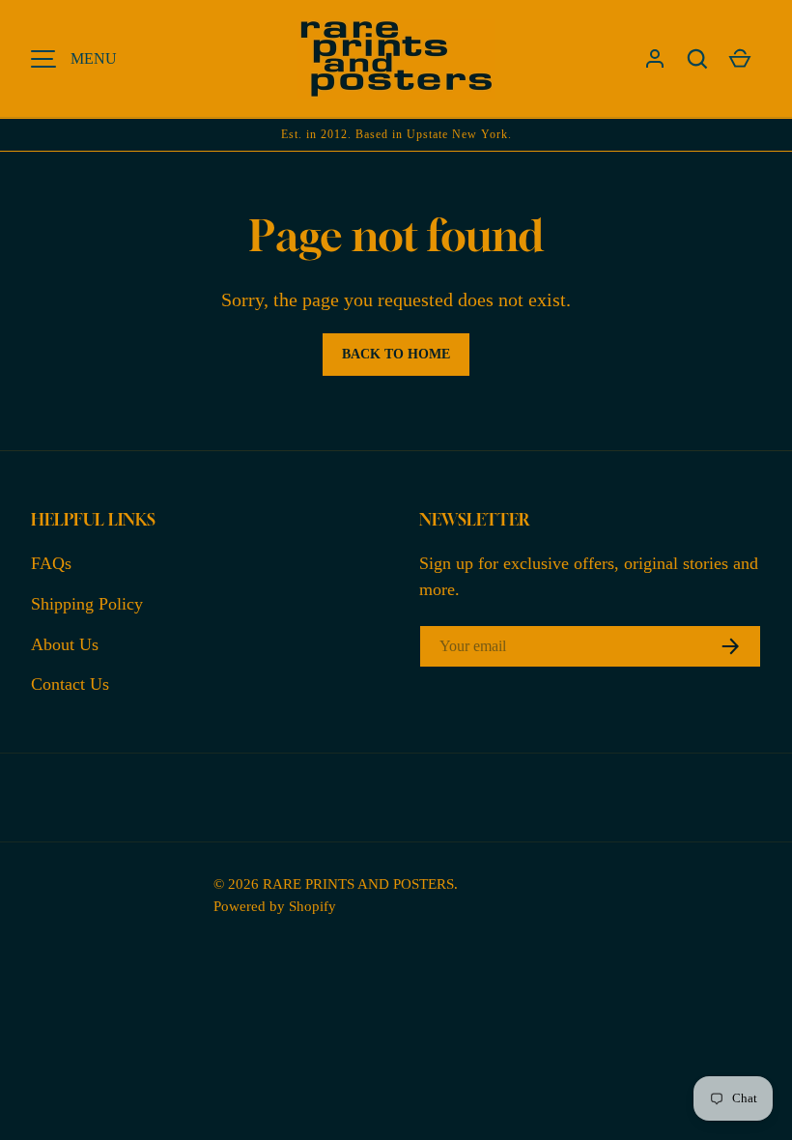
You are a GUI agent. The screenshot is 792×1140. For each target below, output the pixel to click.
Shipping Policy (87, 603)
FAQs (51, 563)
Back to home (396, 354)
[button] (697, 59)
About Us (65, 644)
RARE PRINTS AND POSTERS (358, 883)
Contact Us (70, 684)
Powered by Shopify (274, 906)
